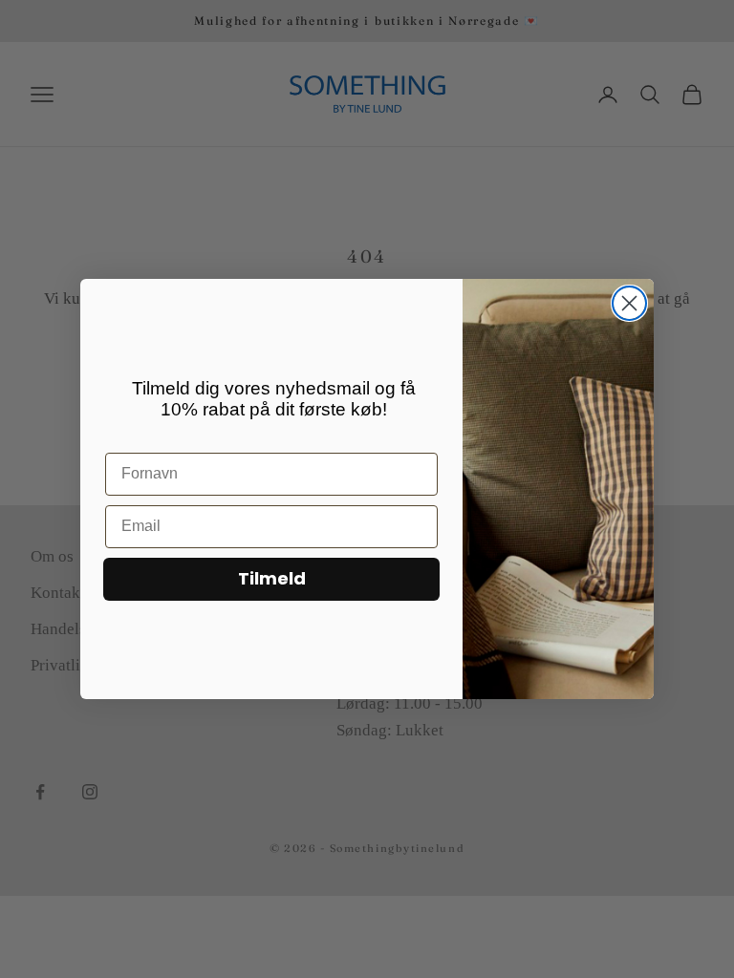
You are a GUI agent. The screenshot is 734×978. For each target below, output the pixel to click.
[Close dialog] (629, 303)
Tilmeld (272, 578)
